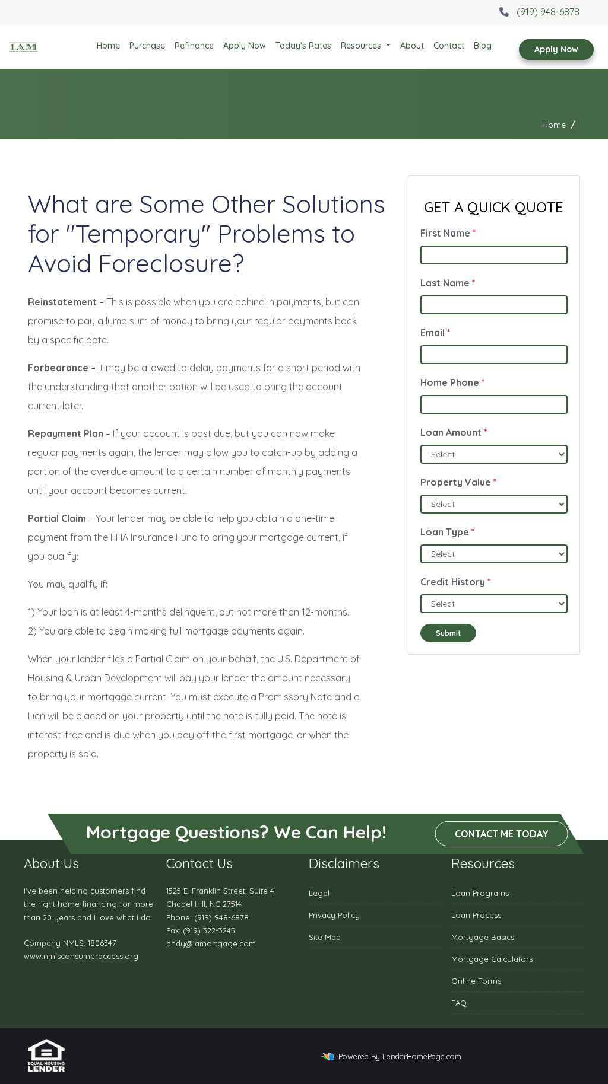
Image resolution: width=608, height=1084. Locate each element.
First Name (448, 233)
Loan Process (476, 915)
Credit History (455, 582)
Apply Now (244, 45)
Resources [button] (362, 45)
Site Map (325, 937)
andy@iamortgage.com (211, 943)
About (412, 45)
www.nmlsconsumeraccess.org (81, 956)
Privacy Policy (334, 915)
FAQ (459, 1003)
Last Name (448, 283)
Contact (448, 45)
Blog (483, 45)
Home (108, 45)
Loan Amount (453, 432)
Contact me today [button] (502, 834)
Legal (319, 893)
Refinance (194, 45)
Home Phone (452, 382)
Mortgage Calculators (492, 959)
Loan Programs (480, 893)
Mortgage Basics (482, 937)
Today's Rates (303, 45)
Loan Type (447, 532)
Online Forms (476, 981)
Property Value (458, 482)
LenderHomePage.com (421, 1056)
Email (435, 333)
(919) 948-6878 (548, 12)
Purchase (147, 45)
